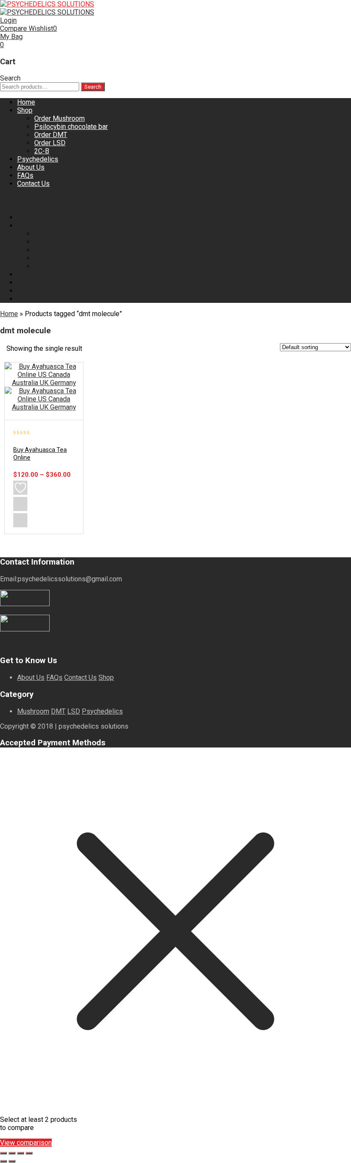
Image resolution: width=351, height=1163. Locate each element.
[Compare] (20, 504)
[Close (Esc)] (29, 1153)
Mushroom (33, 711)
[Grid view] (94, 349)
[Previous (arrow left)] (3, 1161)
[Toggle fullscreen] (12, 1153)
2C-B (41, 151)
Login (8, 20)
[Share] (20, 1153)
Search (92, 87)
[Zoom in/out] (3, 1153)
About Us (31, 167)
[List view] (108, 349)
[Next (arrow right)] (12, 1161)
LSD (73, 711)
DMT (58, 711)
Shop (25, 110)
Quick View (20, 520)
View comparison (26, 1143)
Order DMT (50, 135)
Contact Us (33, 183)
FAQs (25, 175)
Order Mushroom (59, 118)
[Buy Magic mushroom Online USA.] (47, 4)
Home (26, 102)
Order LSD (49, 143)
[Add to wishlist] (20, 488)
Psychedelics (37, 159)
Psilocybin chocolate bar (71, 127)
